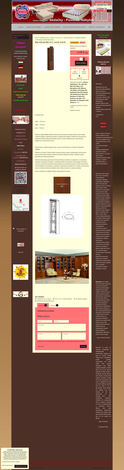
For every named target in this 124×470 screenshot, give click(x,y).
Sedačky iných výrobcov (52, 27)
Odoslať (83, 346)
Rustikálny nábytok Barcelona (45, 301)
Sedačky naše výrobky (33, 27)
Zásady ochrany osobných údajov (33, 468)
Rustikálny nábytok (81, 299)
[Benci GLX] (20, 123)
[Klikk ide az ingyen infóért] (103, 74)
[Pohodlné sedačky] (62, 23)
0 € (109, 11)
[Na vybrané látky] (20, 279)
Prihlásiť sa (99, 2)
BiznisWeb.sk (108, 468)
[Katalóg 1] (21, 82)
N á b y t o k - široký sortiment (63, 299)
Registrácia (108, 2)
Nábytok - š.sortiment (96, 27)
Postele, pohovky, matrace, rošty (74, 27)
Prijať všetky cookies (21, 466)
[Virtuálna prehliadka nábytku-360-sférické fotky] (20, 296)
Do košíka (82, 63)
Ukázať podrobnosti (7, 465)
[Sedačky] (20, 225)
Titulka (20, 27)
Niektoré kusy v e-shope (44, 299)
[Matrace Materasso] (103, 55)
